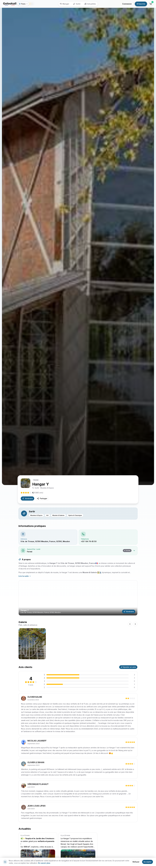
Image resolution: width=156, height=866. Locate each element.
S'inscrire (141, 4)
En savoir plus (44, 863)
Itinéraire (29, 498)
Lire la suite (24, 576)
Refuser (136, 862)
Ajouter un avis (129, 667)
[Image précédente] (130, 624)
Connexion (127, 4)
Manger (66, 4)
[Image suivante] (135, 624)
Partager (43, 498)
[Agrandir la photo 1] (32, 643)
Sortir (78, 4)
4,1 (37, 493)
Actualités (91, 4)
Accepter (147, 862)
